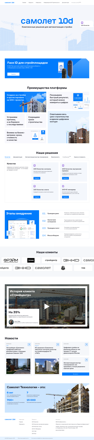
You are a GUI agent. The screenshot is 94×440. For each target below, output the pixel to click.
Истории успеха (76, 2)
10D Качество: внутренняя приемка (40, 424)
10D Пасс (34, 433)
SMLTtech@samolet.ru (61, 422)
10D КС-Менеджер (36, 429)
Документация (65, 2)
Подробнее (13, 74)
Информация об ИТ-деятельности (52, 2)
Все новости (75, 374)
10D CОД (34, 431)
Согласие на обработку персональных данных (42, 438)
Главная (24, 2)
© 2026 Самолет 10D (10, 438)
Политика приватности (23, 438)
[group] (7, 157)
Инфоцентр (38, 2)
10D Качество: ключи (37, 426)
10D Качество (35, 422)
